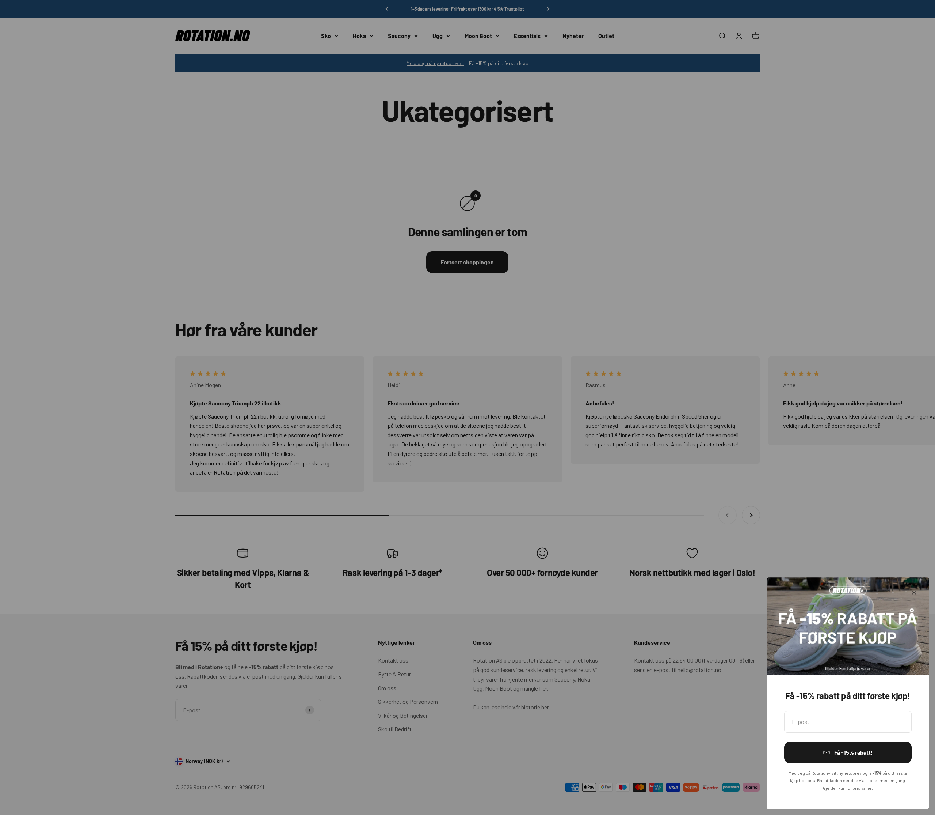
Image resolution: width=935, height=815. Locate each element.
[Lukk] (914, 592)
